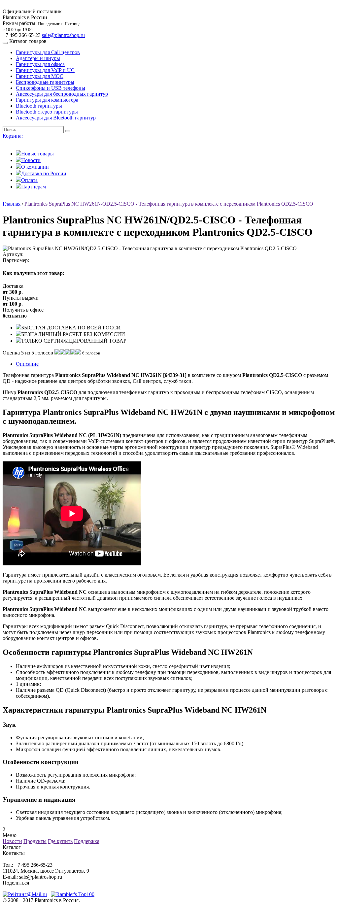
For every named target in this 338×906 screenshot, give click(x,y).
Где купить (60, 841)
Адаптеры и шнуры (38, 58)
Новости (31, 160)
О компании (35, 167)
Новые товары (37, 153)
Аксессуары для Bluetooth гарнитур (56, 117)
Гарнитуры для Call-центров (48, 52)
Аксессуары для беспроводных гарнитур (62, 94)
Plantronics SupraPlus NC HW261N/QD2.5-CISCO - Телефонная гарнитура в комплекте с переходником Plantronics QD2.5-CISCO (168, 204)
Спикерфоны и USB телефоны (50, 88)
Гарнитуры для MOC (39, 76)
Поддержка (86, 841)
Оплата (29, 180)
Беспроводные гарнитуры (45, 82)
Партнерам (33, 186)
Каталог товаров (28, 41)
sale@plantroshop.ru (63, 35)
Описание (27, 364)
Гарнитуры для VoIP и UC (45, 70)
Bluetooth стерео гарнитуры (47, 112)
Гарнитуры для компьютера (47, 100)
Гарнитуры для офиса (40, 64)
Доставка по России (43, 173)
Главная (11, 204)
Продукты (35, 841)
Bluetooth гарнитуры (39, 106)
